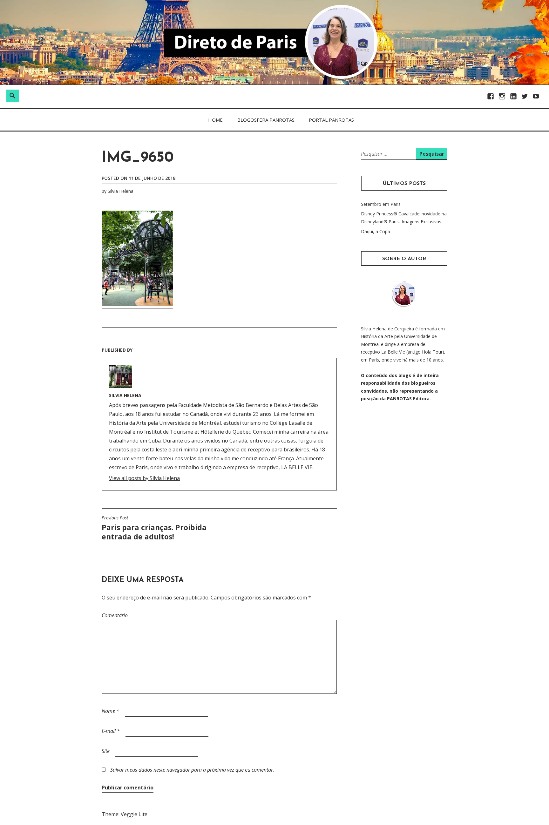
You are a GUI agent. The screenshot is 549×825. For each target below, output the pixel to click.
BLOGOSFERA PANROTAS (266, 120)
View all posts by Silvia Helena (144, 478)
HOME (215, 120)
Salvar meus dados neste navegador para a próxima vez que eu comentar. (192, 769)
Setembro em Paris (381, 204)
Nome (110, 710)
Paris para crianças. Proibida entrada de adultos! (154, 528)
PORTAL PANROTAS (331, 120)
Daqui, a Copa (375, 231)
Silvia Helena (120, 191)
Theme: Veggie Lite (124, 814)
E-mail (111, 730)
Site (106, 750)
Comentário (115, 615)
